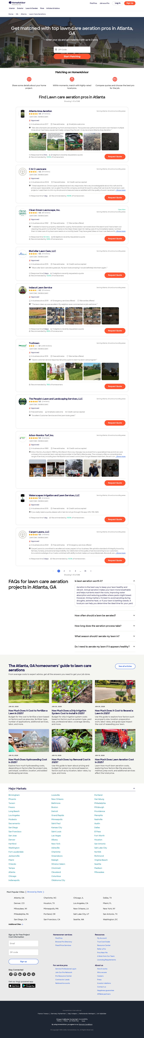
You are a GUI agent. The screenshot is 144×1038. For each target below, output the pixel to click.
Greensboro (57, 856)
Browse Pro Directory (63, 942)
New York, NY (109, 909)
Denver (12, 840)
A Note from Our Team (106, 956)
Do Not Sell (74, 1020)
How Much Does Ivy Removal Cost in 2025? (71, 761)
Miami (11, 860)
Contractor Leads (62, 980)
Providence (99, 811)
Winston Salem (58, 864)
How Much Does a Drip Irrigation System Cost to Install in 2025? (69, 712)
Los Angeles (14, 815)
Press (99, 980)
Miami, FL (107, 903)
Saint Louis (56, 831)
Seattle (97, 864)
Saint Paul (55, 823)
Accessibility (83, 1020)
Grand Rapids (57, 815)
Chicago (12, 876)
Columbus (56, 876)
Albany (54, 840)
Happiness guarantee (105, 990)
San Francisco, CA (52, 919)
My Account (102, 938)
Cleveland (56, 872)
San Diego (13, 827)
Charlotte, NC (50, 898)
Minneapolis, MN (51, 909)
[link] (72, 114)
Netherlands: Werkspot (87, 1014)
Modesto (13, 819)
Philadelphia (100, 803)
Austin (97, 823)
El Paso (97, 831)
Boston (54, 807)
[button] (37, 141)
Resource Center (104, 945)
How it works (102, 969)
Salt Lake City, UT (81, 914)
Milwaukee (99, 872)
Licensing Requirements (106, 960)
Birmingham (14, 795)
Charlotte (55, 852)
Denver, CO (19, 903)
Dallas (97, 827)
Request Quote (115, 156)
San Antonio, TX (110, 914)
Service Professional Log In (65, 969)
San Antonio (100, 844)
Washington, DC (110, 919)
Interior (12, 8)
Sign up (23, 961)
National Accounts (62, 983)
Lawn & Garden (32, 8)
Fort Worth (99, 835)
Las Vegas (56, 835)
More (42, 8)
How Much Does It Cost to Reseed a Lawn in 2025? (114, 712)
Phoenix (12, 799)
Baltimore (55, 803)
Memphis (98, 815)
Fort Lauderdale (16, 852)
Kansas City (56, 827)
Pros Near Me (102, 953)
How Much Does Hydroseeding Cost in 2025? (28, 761)
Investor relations (104, 983)
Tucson (12, 803)
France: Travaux (43, 1014)
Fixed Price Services (63, 945)
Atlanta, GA (19, 898)
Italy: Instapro (72, 1014)
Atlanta (12, 872)
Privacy (58, 1020)
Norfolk (97, 852)
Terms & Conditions (85, 1024)
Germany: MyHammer (58, 1014)
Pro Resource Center (63, 976)
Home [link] (11, 14)
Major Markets (17, 788)
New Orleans (57, 799)
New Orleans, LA (81, 909)
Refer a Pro (101, 949)
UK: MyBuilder (101, 1014)
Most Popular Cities (15, 892)
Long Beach (14, 811)
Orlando (12, 864)
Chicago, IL (78, 898)
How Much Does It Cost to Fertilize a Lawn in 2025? (28, 712)
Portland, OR (49, 914)
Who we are (102, 972)
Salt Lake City (100, 848)
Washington (14, 848)
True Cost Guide (103, 942)
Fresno (12, 807)
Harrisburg (99, 799)
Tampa (12, 868)
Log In (117, 3)
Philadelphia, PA (21, 914)
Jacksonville (14, 856)
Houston (98, 840)
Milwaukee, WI (20, 909)
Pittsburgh (99, 807)
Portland (98, 795)
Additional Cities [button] (15, 924)
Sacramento (14, 823)
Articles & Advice (53, 8)
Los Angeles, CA (80, 903)
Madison (98, 868)
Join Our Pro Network (63, 972)
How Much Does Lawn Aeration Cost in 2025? (114, 761)
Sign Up (129, 3)
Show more (121, 190)
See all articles (125, 666)
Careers (100, 976)
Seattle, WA (78, 919)
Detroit (54, 811)
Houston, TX (49, 903)
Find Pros (58, 938)
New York (55, 844)
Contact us (101, 987)
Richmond (99, 856)
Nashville (98, 819)
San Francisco (15, 831)
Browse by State (34, 892)
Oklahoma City (58, 880)
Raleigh (54, 860)
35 (85, 571)
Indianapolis (14, 880)
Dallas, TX (107, 898)
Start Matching (72, 56)
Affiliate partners (103, 994)
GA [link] (17, 14)
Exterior (20, 8)
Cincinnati (56, 868)
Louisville (55, 795)
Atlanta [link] (24, 14)
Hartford (12, 844)
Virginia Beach (101, 860)
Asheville (55, 848)
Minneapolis (56, 819)
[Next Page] (91, 571)
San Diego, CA (20, 919)
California (65, 1020)
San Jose (13, 835)
